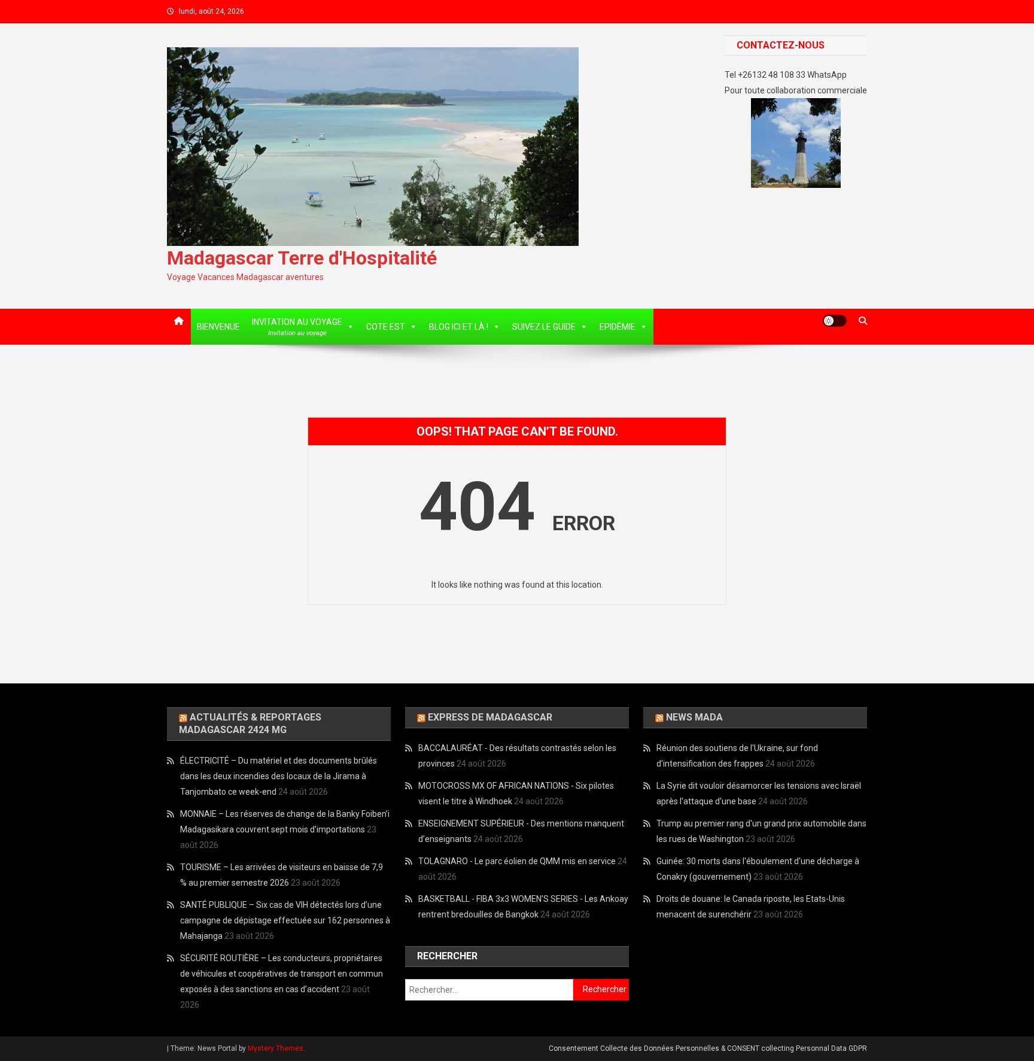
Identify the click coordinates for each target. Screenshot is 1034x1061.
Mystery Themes (275, 1048)
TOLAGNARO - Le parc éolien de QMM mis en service (517, 861)
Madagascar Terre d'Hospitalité (302, 258)
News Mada (694, 717)
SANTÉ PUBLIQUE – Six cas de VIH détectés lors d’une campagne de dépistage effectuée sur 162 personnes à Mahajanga (285, 920)
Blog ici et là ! (458, 327)
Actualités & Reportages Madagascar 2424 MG (250, 723)
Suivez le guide (544, 327)
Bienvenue (218, 327)
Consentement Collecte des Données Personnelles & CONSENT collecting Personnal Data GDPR (708, 1048)
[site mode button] (835, 321)
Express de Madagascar (490, 717)
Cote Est (385, 327)
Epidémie (617, 327)
